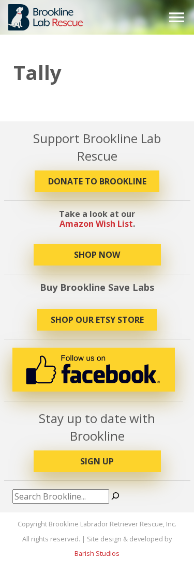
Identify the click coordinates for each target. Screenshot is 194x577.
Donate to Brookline (97, 181)
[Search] (115, 496)
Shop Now (97, 254)
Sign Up (97, 461)
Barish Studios (97, 553)
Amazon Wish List (96, 223)
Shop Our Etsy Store (97, 319)
